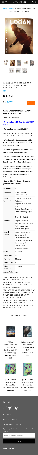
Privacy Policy (11, 419)
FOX (4, 91)
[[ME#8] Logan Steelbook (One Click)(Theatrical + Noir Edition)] (19, 36)
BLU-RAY (10, 102)
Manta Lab (11, 448)
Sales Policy (10, 415)
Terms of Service (12, 424)
